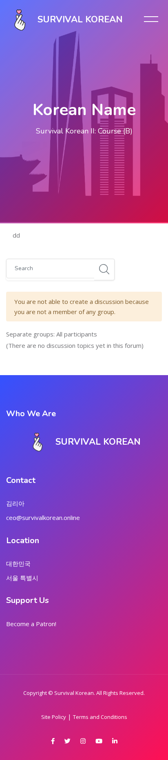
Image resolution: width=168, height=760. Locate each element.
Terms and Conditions (100, 717)
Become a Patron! (31, 624)
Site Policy (53, 717)
